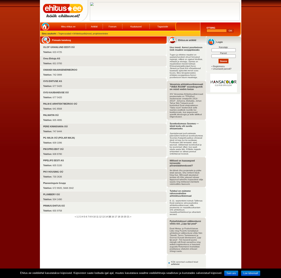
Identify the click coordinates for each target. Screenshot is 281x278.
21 (128, 216)
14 (106, 216)
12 (100, 216)
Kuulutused (136, 26)
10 (94, 216)
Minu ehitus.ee (68, 26)
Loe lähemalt (250, 273)
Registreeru (219, 66)
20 (125, 216)
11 (97, 216)
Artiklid (94, 26)
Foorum (112, 26)
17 (116, 216)
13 (103, 216)
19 (122, 216)
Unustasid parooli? (222, 69)
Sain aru (231, 273)
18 (119, 216)
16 (112, 216)
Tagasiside (162, 26)
